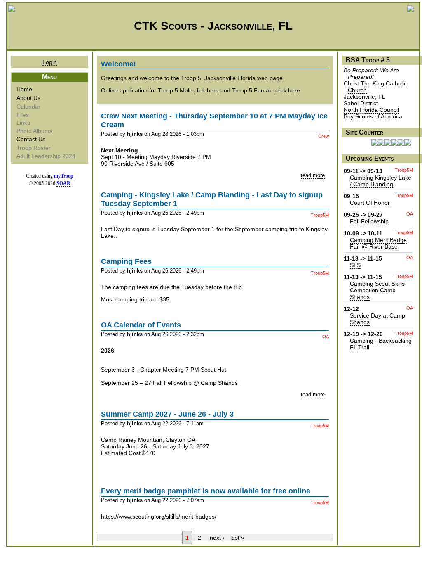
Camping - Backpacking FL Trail (381, 344)
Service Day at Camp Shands (377, 318)
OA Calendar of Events (141, 325)
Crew (323, 136)
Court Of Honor (370, 202)
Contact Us (31, 139)
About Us (29, 98)
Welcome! (118, 64)
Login (49, 62)
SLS (355, 265)
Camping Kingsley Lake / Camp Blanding (380, 180)
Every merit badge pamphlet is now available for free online (205, 491)
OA (325, 336)
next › (217, 537)
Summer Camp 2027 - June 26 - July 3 (167, 414)
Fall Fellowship (369, 221)
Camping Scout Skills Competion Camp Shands (377, 290)
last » (237, 537)
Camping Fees (126, 261)
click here (206, 90)
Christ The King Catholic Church (375, 86)
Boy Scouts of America (373, 116)
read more (313, 175)
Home (25, 89)
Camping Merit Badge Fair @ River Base (378, 243)
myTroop (63, 176)
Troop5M (320, 215)
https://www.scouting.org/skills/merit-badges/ (158, 516)
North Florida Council (371, 110)
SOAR (63, 183)
